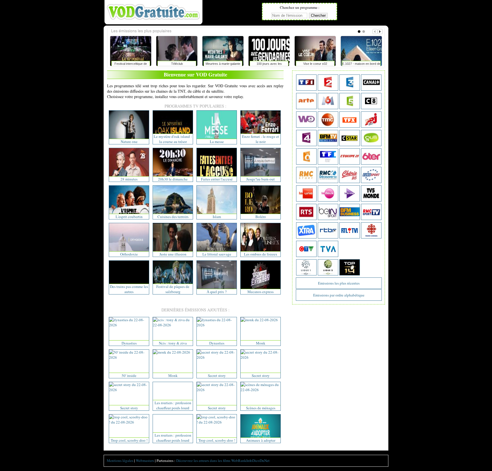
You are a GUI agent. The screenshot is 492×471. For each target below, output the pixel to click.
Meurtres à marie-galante (223, 63)
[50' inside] (129, 357)
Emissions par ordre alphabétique (338, 295)
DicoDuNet (261, 460)
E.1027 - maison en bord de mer (361, 65)
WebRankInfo (241, 460)
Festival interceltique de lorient (130, 65)
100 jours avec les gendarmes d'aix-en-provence (269, 65)
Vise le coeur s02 (315, 63)
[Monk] (259, 319)
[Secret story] (217, 357)
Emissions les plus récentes (339, 283)
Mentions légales (120, 460)
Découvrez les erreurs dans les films (203, 460)
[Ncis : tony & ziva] (173, 324)
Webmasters (145, 460)
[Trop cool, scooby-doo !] (129, 422)
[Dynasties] (129, 324)
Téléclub (177, 63)
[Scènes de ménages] (260, 389)
